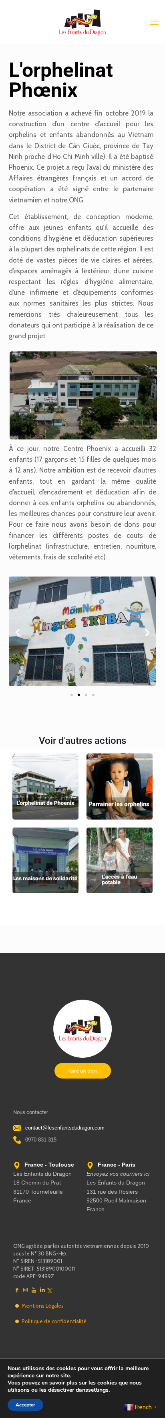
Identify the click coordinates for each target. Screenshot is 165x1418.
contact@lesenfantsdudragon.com (65, 1128)
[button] (18, 632)
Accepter (25, 1405)
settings (98, 1390)
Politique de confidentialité (54, 1321)
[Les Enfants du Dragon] (82, 22)
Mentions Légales (43, 1305)
